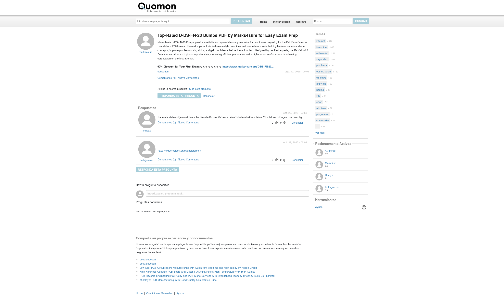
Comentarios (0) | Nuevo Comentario (178, 78)
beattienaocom (148, 259)
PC (318, 96)
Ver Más (320, 132)
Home (263, 21)
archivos (321, 108)
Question (321, 47)
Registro (301, 21)
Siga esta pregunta (200, 89)
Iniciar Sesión (281, 21)
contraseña (322, 120)
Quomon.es (190, 6)
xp (317, 126)
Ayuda (318, 207)
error (318, 102)
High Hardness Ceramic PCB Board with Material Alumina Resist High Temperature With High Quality (197, 271)
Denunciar (208, 96)
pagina (320, 90)
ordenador (322, 53)
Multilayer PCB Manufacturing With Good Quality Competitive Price (178, 280)
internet (320, 41)
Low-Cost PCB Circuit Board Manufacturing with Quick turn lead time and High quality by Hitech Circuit (198, 267)
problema (321, 65)
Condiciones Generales (159, 293)
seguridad (321, 59)
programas (322, 114)
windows (321, 77)
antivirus (321, 83)
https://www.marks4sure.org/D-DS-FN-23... (248, 66)
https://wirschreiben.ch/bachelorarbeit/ (179, 150)
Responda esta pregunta (179, 96)
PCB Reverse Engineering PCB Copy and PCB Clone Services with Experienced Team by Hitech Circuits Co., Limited (207, 276)
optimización (323, 71)
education (163, 71)
